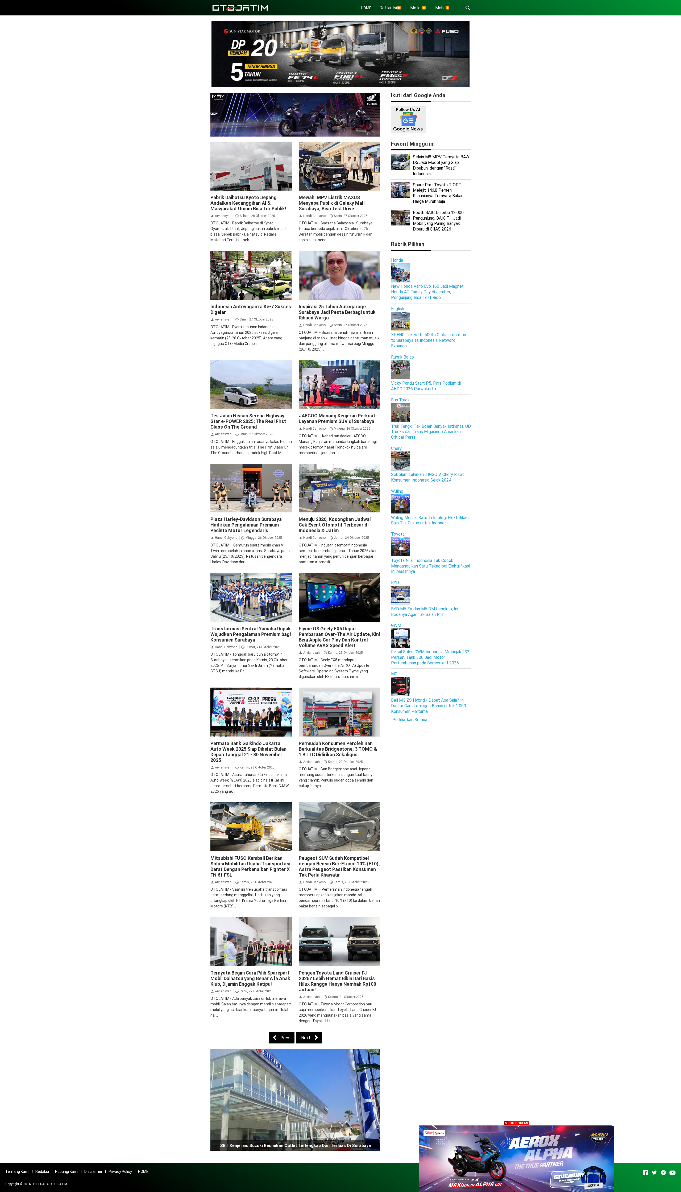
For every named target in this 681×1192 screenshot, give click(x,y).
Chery (396, 448)
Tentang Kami (17, 1171)
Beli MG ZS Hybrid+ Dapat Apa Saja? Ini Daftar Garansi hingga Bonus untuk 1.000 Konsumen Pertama (428, 706)
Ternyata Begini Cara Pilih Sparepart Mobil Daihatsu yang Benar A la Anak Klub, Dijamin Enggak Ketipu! (250, 978)
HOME (366, 8)
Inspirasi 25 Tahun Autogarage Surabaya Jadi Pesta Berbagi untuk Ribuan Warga (337, 312)
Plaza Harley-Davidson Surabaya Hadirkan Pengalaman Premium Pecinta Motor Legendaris (246, 524)
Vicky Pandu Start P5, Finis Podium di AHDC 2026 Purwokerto (426, 386)
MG (394, 673)
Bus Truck (400, 399)
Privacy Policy (120, 1171)
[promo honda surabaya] (295, 114)
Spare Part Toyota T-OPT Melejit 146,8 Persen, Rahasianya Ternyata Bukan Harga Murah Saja (438, 193)
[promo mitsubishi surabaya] (340, 53)
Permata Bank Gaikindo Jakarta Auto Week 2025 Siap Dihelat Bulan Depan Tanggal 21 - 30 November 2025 (248, 752)
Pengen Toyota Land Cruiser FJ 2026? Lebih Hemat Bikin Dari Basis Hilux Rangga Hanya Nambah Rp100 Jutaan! (337, 981)
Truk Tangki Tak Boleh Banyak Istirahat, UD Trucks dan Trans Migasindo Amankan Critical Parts (431, 432)
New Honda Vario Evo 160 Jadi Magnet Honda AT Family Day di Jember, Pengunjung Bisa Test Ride (427, 292)
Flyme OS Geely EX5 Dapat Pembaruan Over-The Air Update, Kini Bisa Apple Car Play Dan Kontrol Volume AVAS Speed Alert (339, 637)
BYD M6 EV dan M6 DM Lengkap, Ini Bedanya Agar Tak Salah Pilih (424, 611)
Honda (397, 260)
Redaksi (42, 1171)
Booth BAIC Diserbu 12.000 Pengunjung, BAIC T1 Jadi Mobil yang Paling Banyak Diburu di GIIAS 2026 (438, 221)
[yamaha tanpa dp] (516, 1158)
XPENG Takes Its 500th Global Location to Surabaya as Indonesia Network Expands (428, 340)
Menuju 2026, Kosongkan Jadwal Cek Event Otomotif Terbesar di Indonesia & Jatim (335, 524)
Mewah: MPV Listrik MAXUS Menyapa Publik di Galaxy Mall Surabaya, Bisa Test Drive (332, 203)
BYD (395, 582)
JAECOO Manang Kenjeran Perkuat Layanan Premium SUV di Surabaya (337, 418)
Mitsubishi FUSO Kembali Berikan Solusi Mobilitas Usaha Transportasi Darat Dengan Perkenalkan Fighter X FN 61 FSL (250, 866)
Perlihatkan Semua (409, 719)
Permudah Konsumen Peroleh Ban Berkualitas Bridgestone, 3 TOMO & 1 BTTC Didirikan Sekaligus (338, 749)
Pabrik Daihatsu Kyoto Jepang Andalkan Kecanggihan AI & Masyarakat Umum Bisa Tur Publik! (248, 203)
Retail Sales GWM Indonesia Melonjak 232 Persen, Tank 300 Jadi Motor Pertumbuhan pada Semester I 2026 (430, 657)
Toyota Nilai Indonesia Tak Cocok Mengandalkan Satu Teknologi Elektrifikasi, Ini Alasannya (431, 566)
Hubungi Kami (66, 1171)
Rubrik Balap (402, 357)
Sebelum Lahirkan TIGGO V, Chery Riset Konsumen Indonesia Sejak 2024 (427, 477)
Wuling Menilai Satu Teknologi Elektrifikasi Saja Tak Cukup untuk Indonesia (430, 520)
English (397, 308)
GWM (396, 625)
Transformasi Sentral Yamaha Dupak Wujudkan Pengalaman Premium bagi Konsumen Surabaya (250, 634)
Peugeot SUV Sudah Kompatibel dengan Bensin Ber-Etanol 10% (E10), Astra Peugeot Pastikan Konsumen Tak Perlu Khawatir (339, 866)
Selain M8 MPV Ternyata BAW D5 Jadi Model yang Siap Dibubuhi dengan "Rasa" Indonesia (441, 165)
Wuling (397, 491)
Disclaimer (93, 1171)
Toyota (398, 534)
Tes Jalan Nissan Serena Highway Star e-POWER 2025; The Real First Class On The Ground (248, 421)
